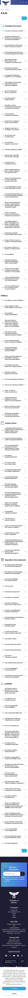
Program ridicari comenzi (14, 924)
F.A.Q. (14, 926)
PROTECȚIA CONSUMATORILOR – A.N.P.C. (14, 929)
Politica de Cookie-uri (14, 942)
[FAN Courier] (14, 895)
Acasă (2, 9)
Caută (24, 18)
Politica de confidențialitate (14, 943)
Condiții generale (14, 928)
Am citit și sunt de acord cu (14, 879)
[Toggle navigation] (26, 2)
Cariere (14, 913)
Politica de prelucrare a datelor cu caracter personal (14, 879)
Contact (14, 917)
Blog (14, 915)
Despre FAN (14, 910)
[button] (23, 2)
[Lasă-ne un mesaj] (20, 2)
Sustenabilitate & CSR (14, 912)
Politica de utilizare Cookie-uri (18, 983)
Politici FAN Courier (14, 940)
